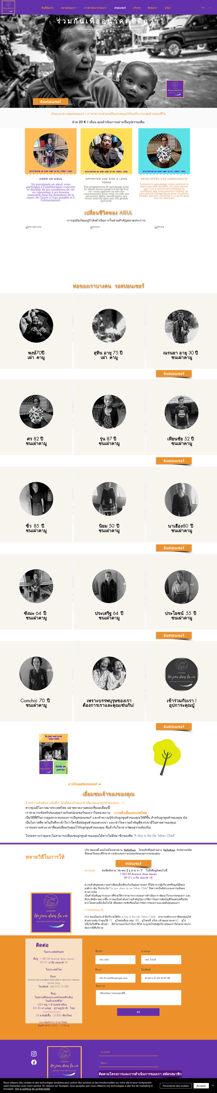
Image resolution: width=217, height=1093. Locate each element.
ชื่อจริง (99, 951)
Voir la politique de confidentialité (32, 1088)
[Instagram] (33, 1053)
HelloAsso (130, 850)
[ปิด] (213, 1085)
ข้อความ (100, 986)
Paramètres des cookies (176, 1085)
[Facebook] (33, 1062)
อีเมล (98, 969)
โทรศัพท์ (146, 969)
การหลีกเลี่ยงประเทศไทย (130, 813)
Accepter (201, 1085)
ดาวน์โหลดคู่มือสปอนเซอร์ (82, 784)
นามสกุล (145, 951)
